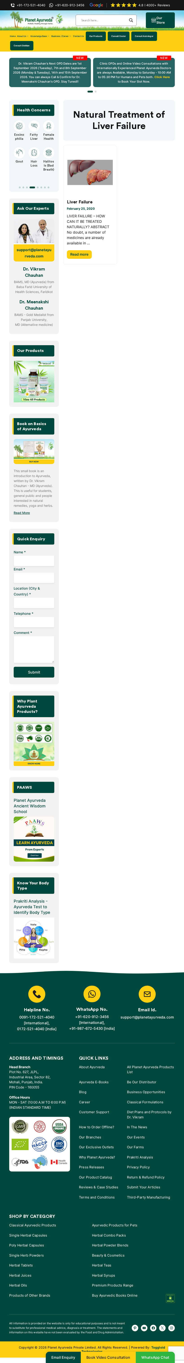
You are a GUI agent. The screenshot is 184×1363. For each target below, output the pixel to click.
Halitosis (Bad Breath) (48, 165)
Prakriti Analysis (140, 1157)
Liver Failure (79, 202)
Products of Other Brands (29, 1295)
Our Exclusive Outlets (96, 1147)
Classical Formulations (145, 1102)
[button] (90, 91)
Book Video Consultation (108, 1357)
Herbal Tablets (21, 1265)
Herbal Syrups (103, 1275)
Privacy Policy (138, 1167)
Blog (82, 1092)
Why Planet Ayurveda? (97, 1157)
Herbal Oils (18, 1285)
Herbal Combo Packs (109, 1235)
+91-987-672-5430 (86, 1028)
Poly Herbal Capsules (26, 1245)
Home (12, 36)
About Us (21, 36)
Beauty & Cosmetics (108, 1255)
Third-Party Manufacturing (148, 1197)
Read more (79, 254)
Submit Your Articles (143, 1187)
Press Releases (91, 1167)
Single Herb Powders (26, 1255)
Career (84, 1102)
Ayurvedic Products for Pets (114, 1225)
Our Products (95, 36)
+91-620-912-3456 (92, 1016)
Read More (22, 513)
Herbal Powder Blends (110, 1245)
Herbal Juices (20, 1275)
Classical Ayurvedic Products (32, 1225)
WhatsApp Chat (155, 1357)
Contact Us (78, 36)
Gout (19, 161)
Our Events (136, 1137)
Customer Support (94, 1112)
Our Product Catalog (95, 1177)
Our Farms (135, 1147)
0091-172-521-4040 (37, 1017)
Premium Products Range (112, 1285)
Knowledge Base (39, 36)
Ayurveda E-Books (94, 1082)
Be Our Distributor (142, 1082)
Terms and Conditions (97, 1197)
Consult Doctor (118, 36)
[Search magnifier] (131, 20)
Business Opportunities (146, 1092)
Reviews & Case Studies (98, 1187)
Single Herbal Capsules (28, 1235)
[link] (50, 72)
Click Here (162, 77)
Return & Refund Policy (145, 1177)
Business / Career (60, 36)
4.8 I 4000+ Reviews (154, 5)
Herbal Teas (102, 1265)
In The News (137, 1127)
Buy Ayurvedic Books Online (115, 1295)
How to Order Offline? (96, 1127)
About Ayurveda (92, 1067)
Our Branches (90, 1137)
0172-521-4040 (30, 1029)
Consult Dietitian (22, 45)
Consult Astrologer (144, 36)
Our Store (160, 20)
